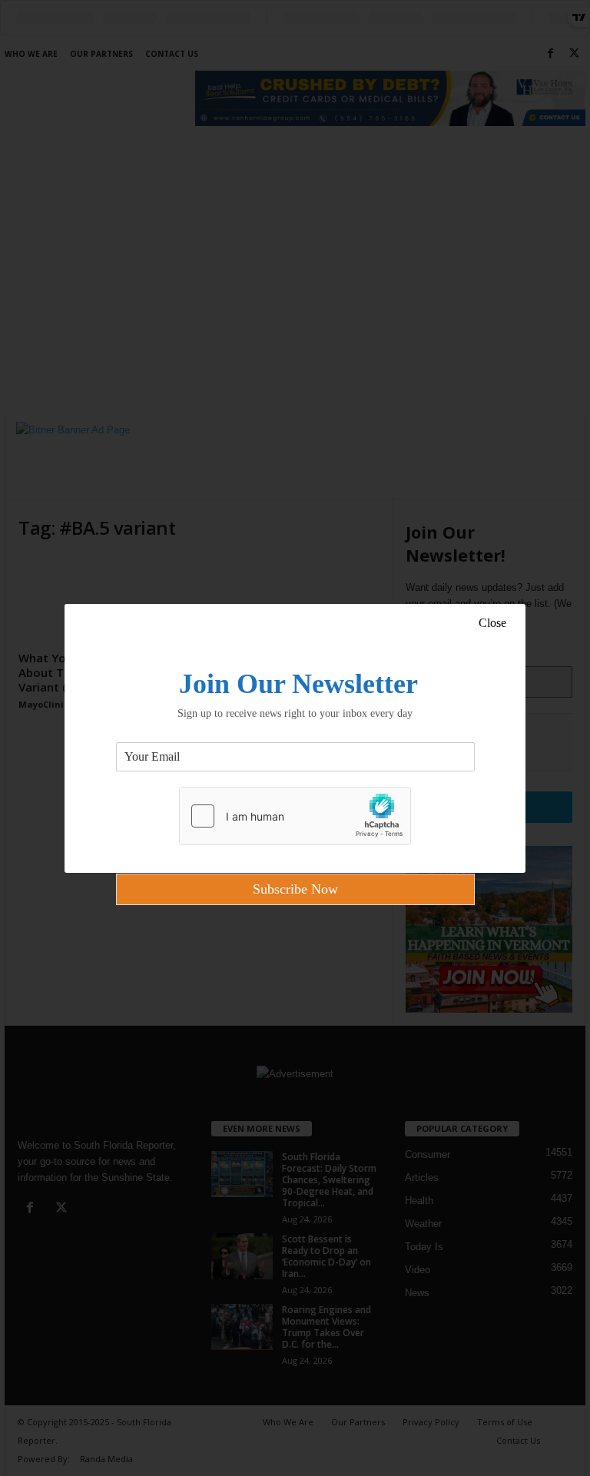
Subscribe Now (295, 889)
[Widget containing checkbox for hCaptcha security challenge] (295, 816)
